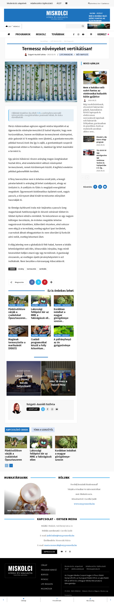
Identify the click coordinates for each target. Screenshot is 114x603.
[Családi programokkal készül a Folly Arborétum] (41, 331)
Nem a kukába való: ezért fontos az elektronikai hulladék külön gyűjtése (98, 20)
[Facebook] (73, 34)
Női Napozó (82, 55)
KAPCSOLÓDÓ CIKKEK (17, 429)
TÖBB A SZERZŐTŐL (43, 429)
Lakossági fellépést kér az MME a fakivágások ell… (40, 314)
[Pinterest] (45, 282)
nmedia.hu (90, 504)
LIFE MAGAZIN (55, 41)
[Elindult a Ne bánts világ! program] (88, 139)
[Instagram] (78, 34)
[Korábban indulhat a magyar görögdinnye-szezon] (64, 300)
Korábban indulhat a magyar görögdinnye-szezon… (61, 315)
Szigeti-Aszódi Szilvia (41, 404)
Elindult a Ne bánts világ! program (101, 139)
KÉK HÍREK (13, 335)
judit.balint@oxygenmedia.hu (60, 536)
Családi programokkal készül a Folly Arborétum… (39, 344)
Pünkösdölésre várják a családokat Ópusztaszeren (13, 455)
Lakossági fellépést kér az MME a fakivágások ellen (41, 455)
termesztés (31, 269)
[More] (51, 282)
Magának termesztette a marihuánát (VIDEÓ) (16, 344)
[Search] (82, 26)
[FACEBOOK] (65, 551)
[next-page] (11, 465)
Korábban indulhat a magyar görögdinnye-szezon (65, 455)
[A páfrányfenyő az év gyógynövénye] (64, 331)
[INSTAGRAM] (70, 551)
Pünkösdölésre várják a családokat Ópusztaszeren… (17, 314)
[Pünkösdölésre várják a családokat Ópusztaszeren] (18, 300)
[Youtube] (83, 34)
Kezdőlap (44, 41)
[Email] (43, 409)
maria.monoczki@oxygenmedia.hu (60, 545)
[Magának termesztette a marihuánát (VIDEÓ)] (18, 331)
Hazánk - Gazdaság (63, 305)
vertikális (42, 269)
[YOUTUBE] (61, 551)
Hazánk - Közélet (96, 13)
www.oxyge (79, 504)
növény (21, 269)
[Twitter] (38, 282)
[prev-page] (6, 465)
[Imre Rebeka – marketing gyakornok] (30, 498)
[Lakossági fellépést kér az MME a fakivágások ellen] (41, 300)
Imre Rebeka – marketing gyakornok (24, 510)
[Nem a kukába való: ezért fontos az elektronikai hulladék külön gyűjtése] (95, 77)
